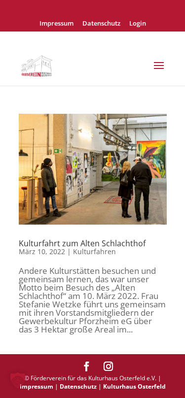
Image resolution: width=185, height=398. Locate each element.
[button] (18, 380)
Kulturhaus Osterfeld (134, 386)
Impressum (56, 24)
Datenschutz (101, 24)
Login (137, 24)
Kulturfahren (94, 251)
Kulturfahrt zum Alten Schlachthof (82, 243)
